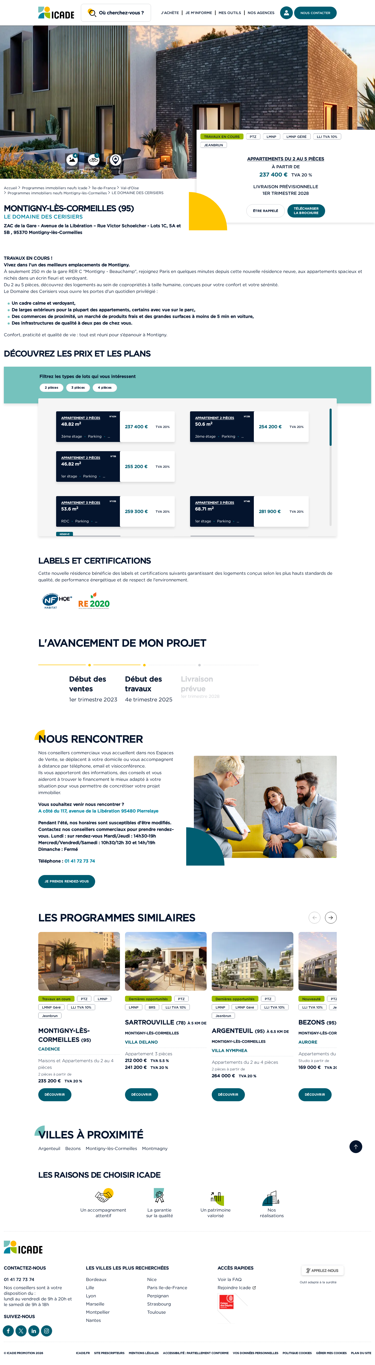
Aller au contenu (20, 4)
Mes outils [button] (230, 12)
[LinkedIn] (34, 1330)
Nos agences (261, 12)
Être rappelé (265, 211)
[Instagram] (46, 1330)
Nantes (93, 1320)
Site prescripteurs (109, 1353)
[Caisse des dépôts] (233, 1322)
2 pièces (51, 387)
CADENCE (49, 1048)
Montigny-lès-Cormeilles (111, 1148)
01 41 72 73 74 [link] (19, 1279)
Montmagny (155, 1148)
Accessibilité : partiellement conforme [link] (196, 1353)
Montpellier (98, 1312)
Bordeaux (96, 1279)
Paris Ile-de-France (167, 1287)
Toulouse (156, 1312)
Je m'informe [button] (198, 12)
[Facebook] (8, 1330)
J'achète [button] (170, 12)
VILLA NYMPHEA (229, 1050)
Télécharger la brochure (306, 211)
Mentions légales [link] (144, 1353)
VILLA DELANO (141, 1042)
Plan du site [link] (361, 1353)
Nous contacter (315, 13)
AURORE (307, 1042)
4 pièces (104, 387)
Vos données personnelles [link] (255, 1353)
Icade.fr (83, 1353)
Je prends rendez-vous (67, 881)
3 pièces (78, 387)
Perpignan (158, 1296)
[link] (56, 13)
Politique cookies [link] (297, 1353)
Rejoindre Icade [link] (235, 1287)
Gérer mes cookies (331, 1353)
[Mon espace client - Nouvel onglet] (286, 12)
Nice (152, 1279)
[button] (331, 918)
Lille (90, 1287)
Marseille (95, 1304)
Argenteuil (49, 1148)
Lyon (91, 1296)
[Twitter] (21, 1330)
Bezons (73, 1148)
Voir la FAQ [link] (230, 1279)
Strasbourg (159, 1304)
